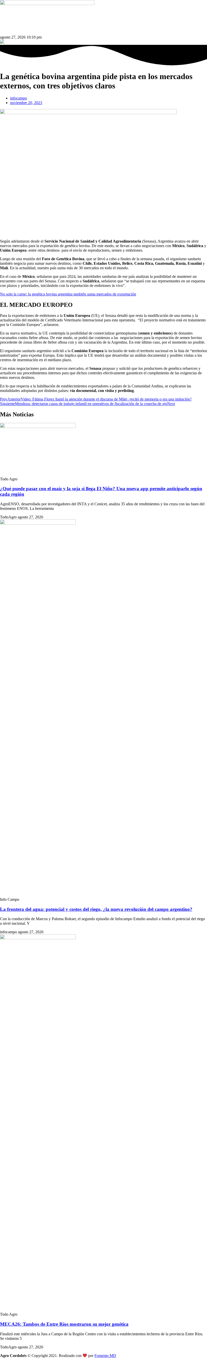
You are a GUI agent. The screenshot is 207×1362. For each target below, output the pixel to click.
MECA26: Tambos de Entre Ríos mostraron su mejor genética (64, 1324)
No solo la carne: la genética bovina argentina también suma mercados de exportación (68, 294)
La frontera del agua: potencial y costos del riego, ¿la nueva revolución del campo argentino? (96, 909)
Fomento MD (105, 1355)
